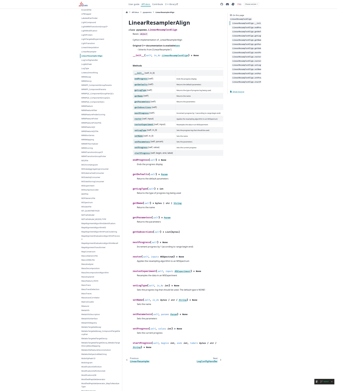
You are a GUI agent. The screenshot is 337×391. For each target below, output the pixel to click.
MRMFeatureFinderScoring (93, 114)
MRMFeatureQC (88, 127)
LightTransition (88, 43)
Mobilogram (86, 362)
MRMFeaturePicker (89, 118)
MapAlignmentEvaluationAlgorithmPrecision (100, 237)
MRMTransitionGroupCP (92, 152)
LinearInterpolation (90, 47)
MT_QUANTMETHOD (90, 210)
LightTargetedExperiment (92, 39)
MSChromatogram (89, 164)
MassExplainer (87, 277)
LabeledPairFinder (89, 18)
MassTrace (86, 285)
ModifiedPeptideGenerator (93, 379)
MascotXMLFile (88, 260)
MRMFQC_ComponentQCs (92, 102)
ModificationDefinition (91, 367)
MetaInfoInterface (89, 318)
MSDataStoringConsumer (92, 181)
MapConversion (88, 251)
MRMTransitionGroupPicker (93, 156)
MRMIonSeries (87, 135)
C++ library (170, 4)
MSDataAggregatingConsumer (95, 169)
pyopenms (147, 12)
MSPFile (84, 194)
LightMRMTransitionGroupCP (94, 26)
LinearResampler (88, 51)
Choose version (251, 4)
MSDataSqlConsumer (90, 177)
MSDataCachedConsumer (92, 173)
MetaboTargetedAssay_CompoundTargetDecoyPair (100, 333)
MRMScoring (87, 148)
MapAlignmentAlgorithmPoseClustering (99, 231)
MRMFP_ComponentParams (93, 89)
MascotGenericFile (89, 256)
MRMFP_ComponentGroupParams (96, 85)
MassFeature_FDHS (89, 281)
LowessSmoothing (89, 72)
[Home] (127, 12)
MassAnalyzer (87, 264)
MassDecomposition (90, 268)
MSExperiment (87, 185)
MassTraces (86, 293)
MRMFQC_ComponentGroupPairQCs (97, 93)
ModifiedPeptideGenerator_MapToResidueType (100, 385)
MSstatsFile (86, 206)
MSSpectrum (87, 202)
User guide (133, 4)
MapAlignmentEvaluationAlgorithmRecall (99, 243)
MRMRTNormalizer (89, 144)
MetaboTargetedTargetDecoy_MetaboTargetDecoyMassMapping (100, 344)
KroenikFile (86, 10)
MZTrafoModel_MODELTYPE (93, 219)
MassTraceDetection (90, 289)
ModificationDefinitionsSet (93, 371)
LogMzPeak (86, 64)
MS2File (84, 160)
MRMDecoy (86, 81)
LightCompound (88, 22)
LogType (85, 68)
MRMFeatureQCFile (89, 131)
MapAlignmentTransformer (93, 247)
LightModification (89, 30)
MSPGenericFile (88, 198)
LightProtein (87, 35)
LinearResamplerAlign (91, 56)
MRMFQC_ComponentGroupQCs (95, 97)
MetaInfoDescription (90, 314)
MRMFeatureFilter (89, 110)
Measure (85, 306)
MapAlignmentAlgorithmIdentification (98, 223)
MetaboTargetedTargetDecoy (94, 338)
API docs (146, 4)
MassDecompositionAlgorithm (95, 272)
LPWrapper (86, 14)
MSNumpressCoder (90, 190)
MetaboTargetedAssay (91, 327)
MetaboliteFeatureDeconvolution (96, 350)
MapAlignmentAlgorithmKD (93, 227)
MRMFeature (87, 106)
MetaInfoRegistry (89, 323)
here (177, 45)
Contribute (157, 4)
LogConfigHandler (89, 60)
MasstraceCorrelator (90, 297)
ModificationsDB (88, 375)
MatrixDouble (87, 302)
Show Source (238, 91)
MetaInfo (85, 310)
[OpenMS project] (239, 4)
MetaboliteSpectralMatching (94, 354)
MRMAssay (86, 77)
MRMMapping (87, 139)
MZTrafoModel (87, 215)
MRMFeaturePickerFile (91, 123)
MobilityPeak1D (88, 358)
